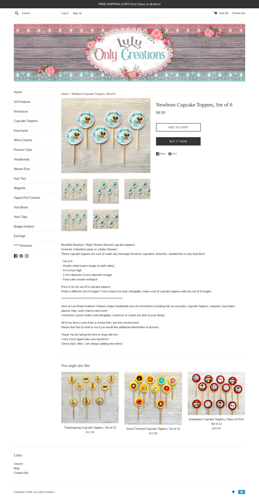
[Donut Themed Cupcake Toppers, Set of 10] (153, 398)
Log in (65, 13)
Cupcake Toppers (26, 121)
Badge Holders (24, 226)
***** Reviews (23, 245)
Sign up (77, 13)
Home (18, 92)
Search (18, 463)
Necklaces (21, 111)
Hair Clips (20, 216)
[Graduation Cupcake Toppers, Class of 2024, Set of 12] (216, 393)
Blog (16, 468)
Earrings (19, 236)
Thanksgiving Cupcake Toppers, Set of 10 (90, 427)
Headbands (22, 159)
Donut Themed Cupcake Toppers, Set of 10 (153, 428)
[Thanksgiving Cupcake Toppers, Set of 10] (90, 397)
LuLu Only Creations (43, 492)
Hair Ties (20, 178)
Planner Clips (23, 149)
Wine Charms (23, 140)
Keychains (21, 130)
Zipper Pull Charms (27, 197)
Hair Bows (21, 207)
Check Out (238, 13)
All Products (22, 101)
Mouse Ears (22, 169)
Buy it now (178, 141)
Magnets (19, 188)
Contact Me (21, 472)
